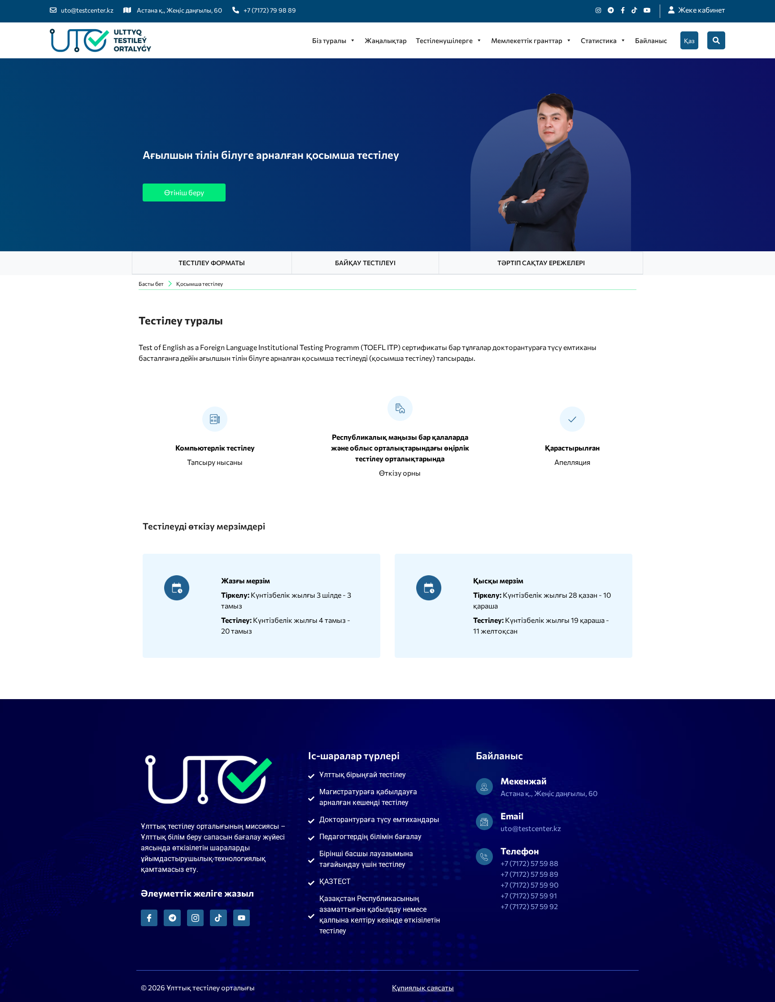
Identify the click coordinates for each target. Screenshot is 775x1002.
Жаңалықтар (386, 40)
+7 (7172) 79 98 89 (270, 10)
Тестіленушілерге (444, 40)
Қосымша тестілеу (199, 283)
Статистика (599, 40)
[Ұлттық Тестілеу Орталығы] (100, 40)
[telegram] (611, 10)
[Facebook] (623, 10)
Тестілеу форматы (212, 263)
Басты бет (151, 283)
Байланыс (651, 40)
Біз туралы (329, 40)
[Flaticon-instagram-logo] (195, 918)
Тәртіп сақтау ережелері (541, 263)
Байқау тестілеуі (365, 263)
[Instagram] (598, 10)
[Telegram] (172, 918)
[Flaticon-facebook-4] (149, 918)
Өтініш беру (184, 192)
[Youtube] (647, 10)
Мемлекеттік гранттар (526, 40)
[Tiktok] (634, 10)
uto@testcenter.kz (87, 10)
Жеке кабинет (701, 9)
